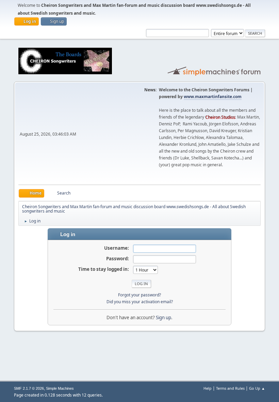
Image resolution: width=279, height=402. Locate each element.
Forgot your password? (139, 295)
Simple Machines (60, 388)
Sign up (163, 317)
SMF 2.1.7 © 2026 (29, 388)
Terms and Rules (230, 388)
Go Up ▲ (257, 388)
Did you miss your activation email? (139, 302)
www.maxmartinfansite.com (213, 96)
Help (207, 388)
